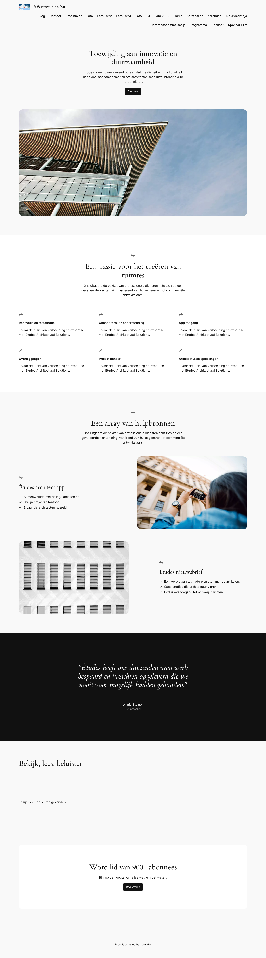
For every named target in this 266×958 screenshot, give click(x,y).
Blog (42, 16)
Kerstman (214, 16)
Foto (89, 16)
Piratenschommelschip (168, 25)
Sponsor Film (237, 25)
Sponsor (217, 25)
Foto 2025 (162, 16)
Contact (55, 16)
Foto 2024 (142, 16)
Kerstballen (195, 16)
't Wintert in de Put (49, 7)
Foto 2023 (123, 16)
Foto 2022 (104, 16)
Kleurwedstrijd (236, 16)
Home (178, 16)
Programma (198, 25)
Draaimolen (74, 16)
